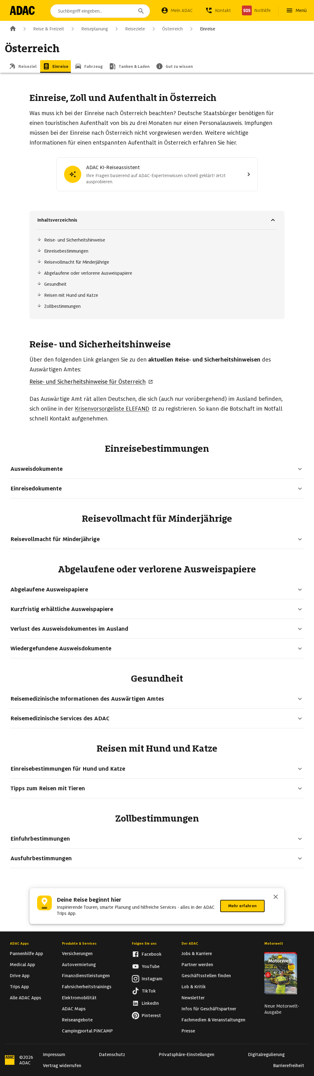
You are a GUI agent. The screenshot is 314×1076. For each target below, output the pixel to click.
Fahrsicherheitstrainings (86, 986)
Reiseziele (135, 29)
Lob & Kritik (194, 986)
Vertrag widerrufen (62, 1065)
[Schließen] (275, 897)
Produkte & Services (79, 943)
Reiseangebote (77, 1020)
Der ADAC (190, 943)
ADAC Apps (19, 943)
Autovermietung (79, 964)
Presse (188, 1031)
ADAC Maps (74, 1009)
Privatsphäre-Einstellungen (186, 1054)
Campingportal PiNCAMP (87, 1031)
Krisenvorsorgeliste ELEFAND (112, 408)
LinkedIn (150, 1003)
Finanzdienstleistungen (86, 975)
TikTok (149, 991)
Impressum (54, 1054)
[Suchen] (141, 11)
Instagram (152, 978)
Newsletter (193, 998)
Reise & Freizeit (48, 29)
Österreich (172, 29)
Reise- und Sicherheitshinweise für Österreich (87, 381)
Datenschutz (112, 1054)
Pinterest (151, 1015)
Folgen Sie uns (144, 943)
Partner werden (197, 964)
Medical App (22, 964)
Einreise (207, 29)
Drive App (19, 975)
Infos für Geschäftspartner (209, 1009)
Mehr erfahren (242, 905)
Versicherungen (77, 953)
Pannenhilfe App (26, 953)
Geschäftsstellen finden (206, 975)
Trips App (19, 986)
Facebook (152, 954)
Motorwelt (273, 943)
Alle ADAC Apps (25, 998)
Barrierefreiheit (288, 1065)
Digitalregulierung (266, 1054)
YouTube (150, 966)
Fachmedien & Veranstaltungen (213, 1020)
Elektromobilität (79, 998)
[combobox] (100, 11)
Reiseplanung (94, 29)
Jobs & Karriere (197, 953)
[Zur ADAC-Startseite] (22, 10)
